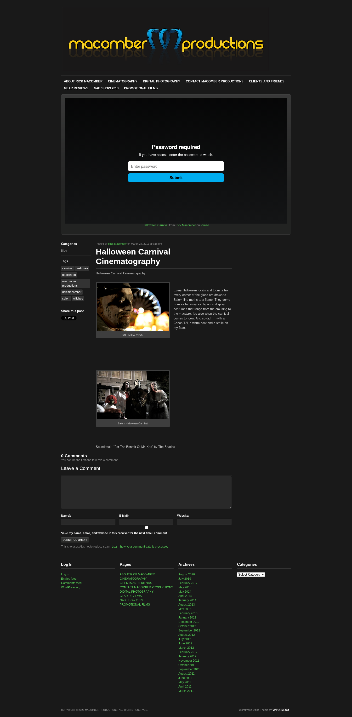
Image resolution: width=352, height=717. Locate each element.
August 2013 (186, 604)
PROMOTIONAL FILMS (141, 88)
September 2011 (189, 669)
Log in (65, 574)
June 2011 (185, 678)
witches (78, 298)
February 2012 (188, 652)
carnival (67, 268)
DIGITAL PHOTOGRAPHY (161, 81)
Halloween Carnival (155, 225)
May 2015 (184, 587)
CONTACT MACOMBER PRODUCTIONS (215, 81)
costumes (82, 268)
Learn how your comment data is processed (140, 546)
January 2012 (187, 656)
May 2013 (184, 609)
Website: (183, 515)
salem (66, 298)
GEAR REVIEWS (76, 88)
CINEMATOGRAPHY (122, 81)
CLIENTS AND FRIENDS (266, 81)
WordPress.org (70, 587)
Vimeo (205, 225)
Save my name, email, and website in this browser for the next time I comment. (114, 533)
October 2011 (187, 665)
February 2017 (188, 583)
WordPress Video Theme (253, 709)
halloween (69, 275)
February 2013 (188, 613)
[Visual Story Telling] (165, 70)
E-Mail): (124, 515)
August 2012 (186, 634)
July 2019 (184, 578)
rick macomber (71, 292)
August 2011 (186, 673)
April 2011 (185, 686)
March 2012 (186, 647)
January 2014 (187, 600)
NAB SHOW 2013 (106, 88)
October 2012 (187, 626)
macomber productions (70, 283)
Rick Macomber (186, 225)
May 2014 (184, 591)
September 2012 (189, 630)
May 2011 (184, 682)
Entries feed (69, 578)
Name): (66, 515)
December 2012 (188, 622)
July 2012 (184, 639)
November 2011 (188, 660)
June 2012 (185, 643)
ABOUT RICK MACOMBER (83, 81)
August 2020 (186, 574)
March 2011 (186, 691)
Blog (64, 250)
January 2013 (187, 617)
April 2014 (185, 596)
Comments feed (71, 583)
